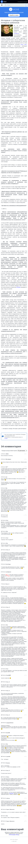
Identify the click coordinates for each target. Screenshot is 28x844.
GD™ (7, 466)
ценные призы (24, 44)
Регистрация (12, 834)
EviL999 (8, 732)
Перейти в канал (14, 15)
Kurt (7, 520)
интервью (5, 428)
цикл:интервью (22, 428)
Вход (17, 834)
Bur (6, 488)
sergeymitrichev (9, 722)
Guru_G (8, 549)
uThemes (18, 287)
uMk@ (7, 453)
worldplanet (8, 571)
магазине (11, 793)
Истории (15, 428)
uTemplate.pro (16, 33)
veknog (8, 798)
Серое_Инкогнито (10, 809)
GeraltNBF (8, 675)
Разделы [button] (2, 5)
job (6, 477)
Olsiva (7, 776)
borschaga (8, 564)
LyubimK (8, 756)
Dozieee (8, 762)
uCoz (4, 1)
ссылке (5, 438)
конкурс (10, 428)
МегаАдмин (8, 459)
